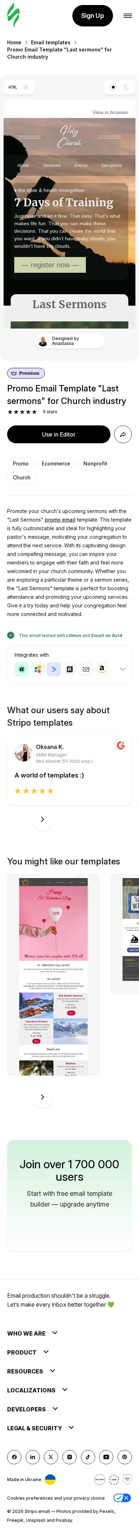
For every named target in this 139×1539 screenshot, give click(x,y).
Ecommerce (56, 463)
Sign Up (92, 15)
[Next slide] (42, 819)
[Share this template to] (123, 434)
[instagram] (69, 1457)
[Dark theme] (126, 87)
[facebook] (14, 1457)
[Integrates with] (122, 669)
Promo (21, 463)
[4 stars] (28, 412)
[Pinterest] (125, 1457)
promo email (60, 520)
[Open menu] (128, 15)
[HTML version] (12, 87)
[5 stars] (34, 412)
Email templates (51, 42)
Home (14, 42)
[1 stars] (10, 412)
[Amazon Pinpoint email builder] (102, 669)
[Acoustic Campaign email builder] (22, 669)
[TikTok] (88, 1457)
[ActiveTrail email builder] (70, 669)
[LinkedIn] (33, 1457)
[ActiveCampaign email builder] (54, 669)
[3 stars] (22, 412)
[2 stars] (16, 412)
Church (22, 477)
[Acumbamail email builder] (86, 669)
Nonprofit (95, 463)
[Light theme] (113, 87)
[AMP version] (25, 87)
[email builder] (13, 16)
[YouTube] (106, 1457)
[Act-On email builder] (38, 669)
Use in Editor (59, 434)
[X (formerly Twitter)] (51, 1457)
